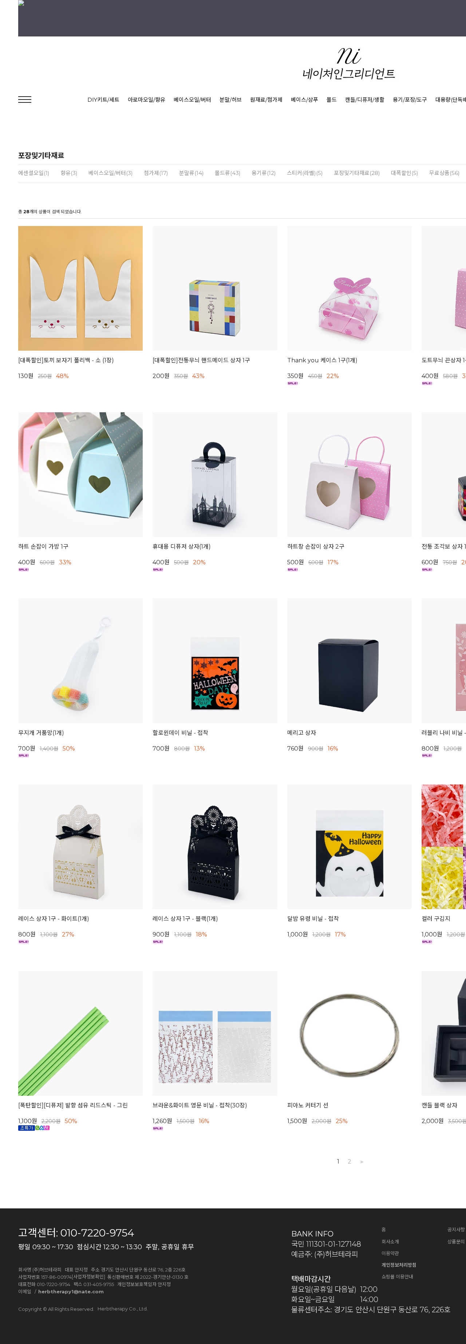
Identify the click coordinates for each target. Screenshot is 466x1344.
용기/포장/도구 (410, 99)
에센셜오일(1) (34, 173)
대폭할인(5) (404, 173)
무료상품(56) (444, 173)
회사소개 (390, 1241)
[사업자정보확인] (88, 1276)
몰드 (332, 99)
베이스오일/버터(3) (110, 173)
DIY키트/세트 (103, 99)
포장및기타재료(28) (357, 173)
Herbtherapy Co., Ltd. (123, 1309)
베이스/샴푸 (304, 99)
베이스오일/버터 (192, 99)
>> (361, 1162)
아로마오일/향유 (146, 99)
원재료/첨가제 (266, 99)
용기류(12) (264, 173)
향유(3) (69, 173)
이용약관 (390, 1253)
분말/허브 (231, 99)
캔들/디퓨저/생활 (364, 99)
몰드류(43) (228, 173)
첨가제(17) (156, 173)
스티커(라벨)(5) (305, 173)
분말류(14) (191, 173)
